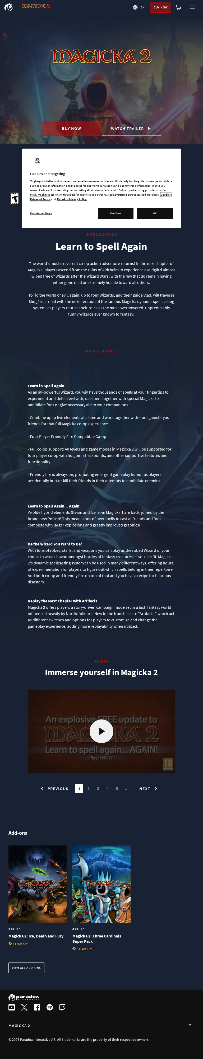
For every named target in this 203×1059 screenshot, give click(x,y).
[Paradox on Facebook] (37, 1008)
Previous (58, 788)
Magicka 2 (19, 1025)
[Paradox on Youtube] (11, 1008)
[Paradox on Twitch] (62, 1008)
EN (143, 7)
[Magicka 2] (190, 1025)
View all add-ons (26, 968)
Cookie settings (41, 213)
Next (144, 788)
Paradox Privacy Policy (72, 199)
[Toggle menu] (192, 7)
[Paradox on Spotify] (49, 1008)
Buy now (161, 7)
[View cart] (178, 7)
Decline (115, 213)
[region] (101, 188)
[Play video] (102, 731)
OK (155, 213)
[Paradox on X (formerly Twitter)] (24, 1008)
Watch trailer (127, 128)
